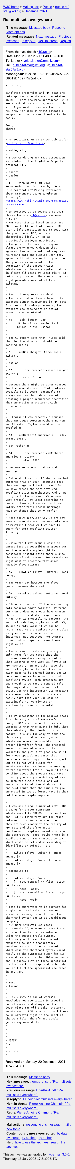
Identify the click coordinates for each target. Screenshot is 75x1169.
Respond (58, 27)
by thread (13, 1137)
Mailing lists (31, 7)
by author (45, 1137)
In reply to (28, 41)
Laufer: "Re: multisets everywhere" (47, 1099)
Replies (65, 41)
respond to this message (43, 1124)
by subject (29, 1137)
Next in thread (48, 41)
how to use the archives (31, 1142)
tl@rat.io (44, 51)
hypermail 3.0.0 (58, 1154)
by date (62, 1133)
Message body (39, 27)
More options (15, 32)
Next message (46, 36)
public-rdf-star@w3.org (29, 65)
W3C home (11, 7)
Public (47, 7)
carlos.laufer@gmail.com (40, 60)
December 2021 (36, 11)
